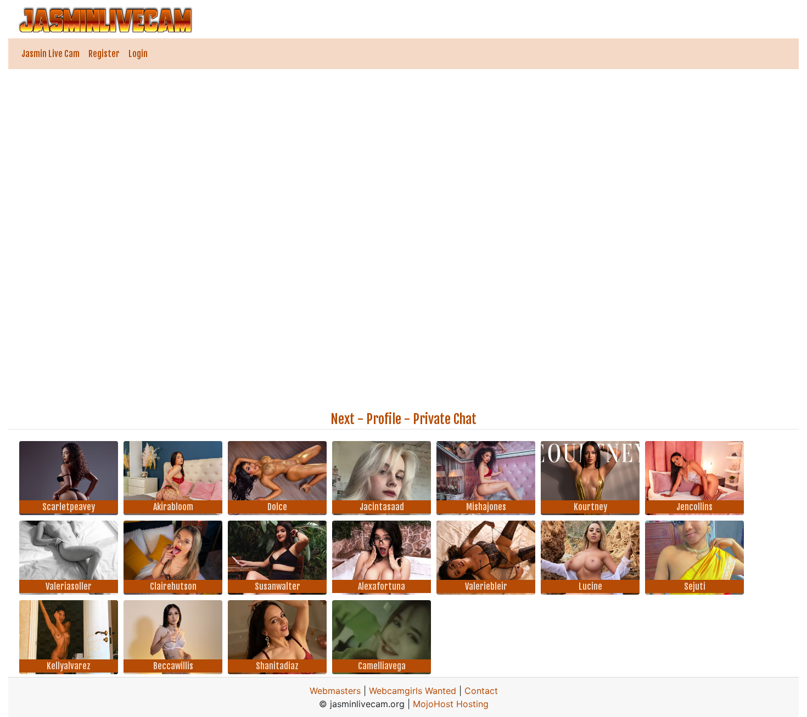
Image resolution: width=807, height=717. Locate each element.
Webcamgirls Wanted (412, 690)
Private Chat (445, 419)
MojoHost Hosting (451, 703)
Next (342, 419)
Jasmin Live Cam (50, 53)
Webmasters (335, 690)
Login (138, 53)
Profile (383, 419)
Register (104, 53)
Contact (481, 690)
